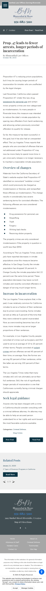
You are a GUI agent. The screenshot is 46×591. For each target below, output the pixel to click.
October (12, 30)
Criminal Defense (19, 429)
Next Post (36, 439)
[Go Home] (4, 30)
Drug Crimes (17, 433)
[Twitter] (25, 528)
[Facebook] (20, 528)
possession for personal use (15, 101)
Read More (10, 474)
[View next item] (13, 482)
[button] (41, 572)
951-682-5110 (23, 22)
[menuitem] (12, 539)
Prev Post (10, 439)
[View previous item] (4, 482)
